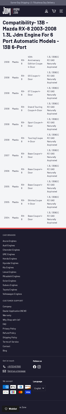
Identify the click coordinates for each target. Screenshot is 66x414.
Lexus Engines (9, 272)
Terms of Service (11, 341)
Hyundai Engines (10, 263)
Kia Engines (8, 267)
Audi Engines (9, 245)
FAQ (4, 324)
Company (7, 306)
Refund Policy (9, 333)
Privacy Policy (9, 328)
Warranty (7, 315)
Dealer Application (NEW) (14, 311)
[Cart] (54, 11)
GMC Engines (9, 254)
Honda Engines (10, 258)
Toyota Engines (10, 289)
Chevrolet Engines (11, 249)
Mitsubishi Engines (11, 276)
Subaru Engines (10, 285)
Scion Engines (9, 280)
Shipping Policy (10, 337)
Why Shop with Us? (11, 319)
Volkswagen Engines (12, 294)
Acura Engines (9, 241)
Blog (5, 350)
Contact (6, 346)
